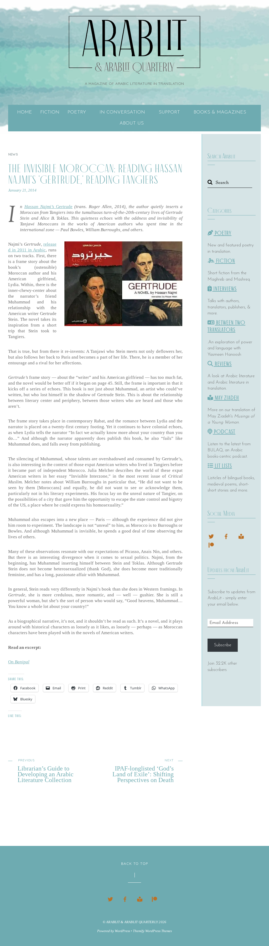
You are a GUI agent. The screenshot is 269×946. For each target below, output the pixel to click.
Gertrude (64, 206)
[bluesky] (211, 536)
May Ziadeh (226, 398)
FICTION (49, 112)
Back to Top (134, 863)
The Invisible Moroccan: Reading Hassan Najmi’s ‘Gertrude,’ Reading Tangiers (95, 174)
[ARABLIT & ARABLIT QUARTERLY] (134, 66)
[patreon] (211, 544)
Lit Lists (223, 466)
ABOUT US (132, 123)
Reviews (223, 364)
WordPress (122, 931)
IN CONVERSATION (122, 112)
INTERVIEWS (224, 289)
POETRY (77, 112)
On (18, 661)
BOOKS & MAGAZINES (220, 112)
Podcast (224, 432)
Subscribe (222, 645)
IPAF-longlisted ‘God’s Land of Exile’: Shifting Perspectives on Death (143, 770)
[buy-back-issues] (241, 536)
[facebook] (226, 536)
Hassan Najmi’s (40, 206)
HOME (24, 112)
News (13, 154)
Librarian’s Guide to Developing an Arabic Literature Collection (46, 770)
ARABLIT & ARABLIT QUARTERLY (132, 922)
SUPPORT (169, 112)
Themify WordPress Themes (152, 931)
